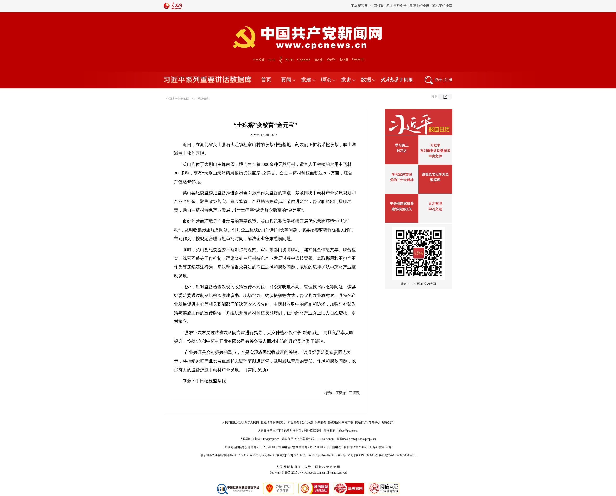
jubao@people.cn (348, 430)
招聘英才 (280, 422)
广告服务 (293, 422)
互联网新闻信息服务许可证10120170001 (250, 447)
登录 (438, 80)
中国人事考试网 (440, 6)
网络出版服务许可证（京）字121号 (331, 455)
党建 (306, 80)
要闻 (286, 80)
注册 (448, 80)
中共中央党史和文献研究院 (309, 6)
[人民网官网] (173, 8)
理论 (326, 80)
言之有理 (435, 203)
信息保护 (374, 422)
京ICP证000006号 (366, 455)
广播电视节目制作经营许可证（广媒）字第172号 (360, 447)
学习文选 (435, 209)
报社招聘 (266, 422)
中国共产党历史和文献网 (350, 6)
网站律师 (361, 422)
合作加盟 (307, 422)
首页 (266, 80)
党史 (346, 80)
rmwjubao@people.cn (363, 439)
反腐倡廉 (203, 99)
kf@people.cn (271, 439)
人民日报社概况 (232, 422)
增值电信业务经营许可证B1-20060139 (302, 447)
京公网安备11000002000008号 (397, 455)
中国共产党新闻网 (177, 99)
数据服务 (334, 422)
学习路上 (402, 145)
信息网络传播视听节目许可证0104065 (224, 455)
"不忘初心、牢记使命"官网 (266, 6)
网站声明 (347, 422)
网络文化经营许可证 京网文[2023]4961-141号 (278, 455)
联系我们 (388, 422)
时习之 (402, 151)
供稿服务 (320, 422)
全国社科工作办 (414, 6)
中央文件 (435, 156)
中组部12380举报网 (385, 6)
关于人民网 (251, 422)
